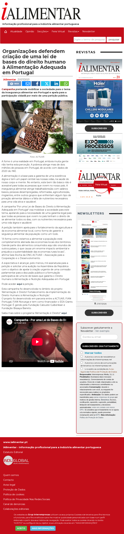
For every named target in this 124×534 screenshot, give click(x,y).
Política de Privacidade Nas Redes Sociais (26, 499)
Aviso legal (9, 484)
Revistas (73, 31)
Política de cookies (13, 494)
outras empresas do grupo (104, 397)
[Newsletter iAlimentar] (99, 260)
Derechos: (105, 400)
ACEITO (21, 528)
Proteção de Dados (14, 489)
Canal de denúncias (14, 504)
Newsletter (88, 31)
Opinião (30, 31)
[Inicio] (6, 31)
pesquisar (114, 39)
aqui (20, 284)
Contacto (8, 479)
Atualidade (16, 31)
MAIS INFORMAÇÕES (43, 528)
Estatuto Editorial (13, 452)
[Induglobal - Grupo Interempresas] (16, 460)
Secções (42, 31)
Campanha (9, 89)
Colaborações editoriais (16, 509)
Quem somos (11, 475)
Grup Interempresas (39, 514)
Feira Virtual (58, 31)
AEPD (97, 415)
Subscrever (99, 128)
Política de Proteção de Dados (103, 372)
